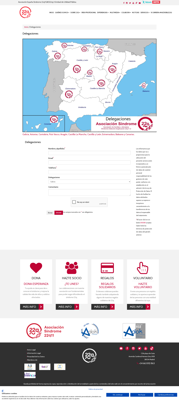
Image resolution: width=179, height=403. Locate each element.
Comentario (53, 187)
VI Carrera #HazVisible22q (161, 12)
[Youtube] (133, 3)
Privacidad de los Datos (36, 356)
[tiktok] (136, 3)
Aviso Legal (31, 350)
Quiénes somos (61, 12)
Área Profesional (88, 12)
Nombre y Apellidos (56, 148)
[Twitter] (130, 3)
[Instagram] (127, 3)
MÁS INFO (29, 307)
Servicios (144, 12)
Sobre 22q (75, 12)
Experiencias (102, 12)
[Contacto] (140, 3)
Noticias (135, 12)
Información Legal (34, 353)
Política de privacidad (96, 389)
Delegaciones (54, 177)
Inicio (51, 12)
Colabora (125, 12)
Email (51, 158)
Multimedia (114, 12)
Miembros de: (32, 360)
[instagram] (133, 348)
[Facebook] (123, 3)
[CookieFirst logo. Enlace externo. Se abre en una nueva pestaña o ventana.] (3, 391)
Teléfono (52, 167)
